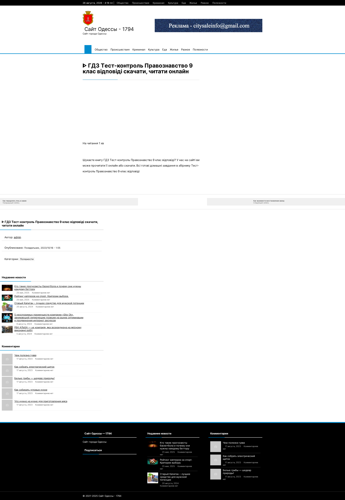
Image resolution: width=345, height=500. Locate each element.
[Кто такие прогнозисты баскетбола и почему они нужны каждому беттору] (7, 288)
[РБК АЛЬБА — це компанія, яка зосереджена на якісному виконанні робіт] (7, 329)
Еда (184, 2)
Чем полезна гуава (25, 355)
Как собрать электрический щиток (34, 366)
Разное (205, 2)
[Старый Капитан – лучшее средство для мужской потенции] (7, 307)
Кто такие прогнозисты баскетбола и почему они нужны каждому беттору (47, 288)
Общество (122, 2)
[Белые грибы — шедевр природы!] (7, 382)
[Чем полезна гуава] (7, 359)
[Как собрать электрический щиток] (7, 370)
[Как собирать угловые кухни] (7, 393)
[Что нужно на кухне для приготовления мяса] (7, 405)
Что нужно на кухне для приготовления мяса (40, 401)
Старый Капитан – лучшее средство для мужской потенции (49, 303)
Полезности (219, 2)
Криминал (158, 2)
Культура (173, 2)
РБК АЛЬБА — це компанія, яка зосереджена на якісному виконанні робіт (47, 329)
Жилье (193, 2)
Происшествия (140, 2)
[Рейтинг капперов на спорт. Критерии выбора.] (7, 298)
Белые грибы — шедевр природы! (34, 378)
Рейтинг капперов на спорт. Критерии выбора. (41, 296)
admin (17, 237)
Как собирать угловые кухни (30, 389)
